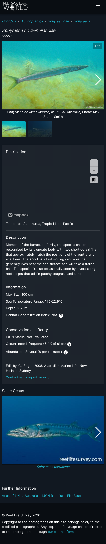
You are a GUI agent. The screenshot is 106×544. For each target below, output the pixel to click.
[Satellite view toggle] (94, 179)
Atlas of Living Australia (20, 495)
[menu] (98, 7)
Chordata (9, 21)
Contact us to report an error (28, 377)
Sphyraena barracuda (53, 467)
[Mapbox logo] (18, 215)
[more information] (60, 316)
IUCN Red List (52, 495)
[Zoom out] (94, 170)
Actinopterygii (32, 21)
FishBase (74, 495)
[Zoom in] (94, 162)
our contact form (61, 532)
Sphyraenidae (58, 21)
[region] (53, 188)
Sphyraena (82, 21)
